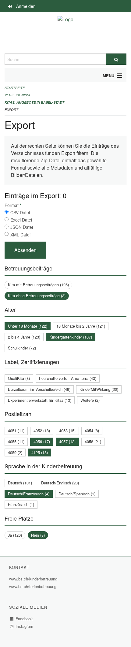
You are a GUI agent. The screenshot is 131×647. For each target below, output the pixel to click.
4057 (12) (67, 441)
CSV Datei (20, 212)
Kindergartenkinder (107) (70, 337)
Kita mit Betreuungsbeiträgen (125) (38, 284)
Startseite (15, 87)
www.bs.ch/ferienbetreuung (33, 586)
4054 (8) (92, 430)
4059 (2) (15, 452)
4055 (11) (16, 441)
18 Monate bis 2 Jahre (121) (80, 326)
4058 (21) (93, 441)
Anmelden (26, 6)
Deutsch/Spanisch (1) (76, 494)
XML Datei (20, 235)
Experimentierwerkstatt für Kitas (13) (39, 400)
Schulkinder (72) (22, 348)
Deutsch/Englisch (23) (60, 483)
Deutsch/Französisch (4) (28, 494)
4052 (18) (42, 430)
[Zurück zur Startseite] (65, 33)
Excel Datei (21, 220)
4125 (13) (39, 452)
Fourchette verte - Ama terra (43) (67, 378)
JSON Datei (21, 227)
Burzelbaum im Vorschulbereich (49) (39, 389)
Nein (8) (38, 535)
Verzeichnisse (18, 95)
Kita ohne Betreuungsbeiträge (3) (37, 295)
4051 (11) (16, 430)
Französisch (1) (21, 504)
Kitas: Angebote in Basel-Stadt (34, 102)
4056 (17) (42, 441)
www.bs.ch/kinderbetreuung (34, 579)
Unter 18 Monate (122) (27, 326)
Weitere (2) (90, 400)
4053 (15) (67, 430)
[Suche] (116, 59)
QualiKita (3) (19, 378)
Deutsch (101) (20, 483)
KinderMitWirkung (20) (99, 389)
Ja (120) (15, 535)
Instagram (24, 626)
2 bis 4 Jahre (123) (24, 337)
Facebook (24, 618)
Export (11, 109)
